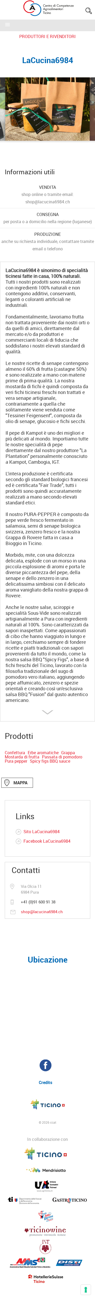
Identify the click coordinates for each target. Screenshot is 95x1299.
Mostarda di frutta (22, 757)
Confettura (15, 753)
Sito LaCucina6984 (41, 831)
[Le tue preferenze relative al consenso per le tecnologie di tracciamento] (86, 1290)
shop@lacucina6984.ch (42, 911)
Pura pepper (16, 761)
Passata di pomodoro (62, 757)
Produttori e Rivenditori (47, 36)
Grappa (68, 753)
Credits (45, 1082)
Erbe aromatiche (43, 753)
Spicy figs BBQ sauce (50, 761)
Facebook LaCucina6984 (46, 841)
